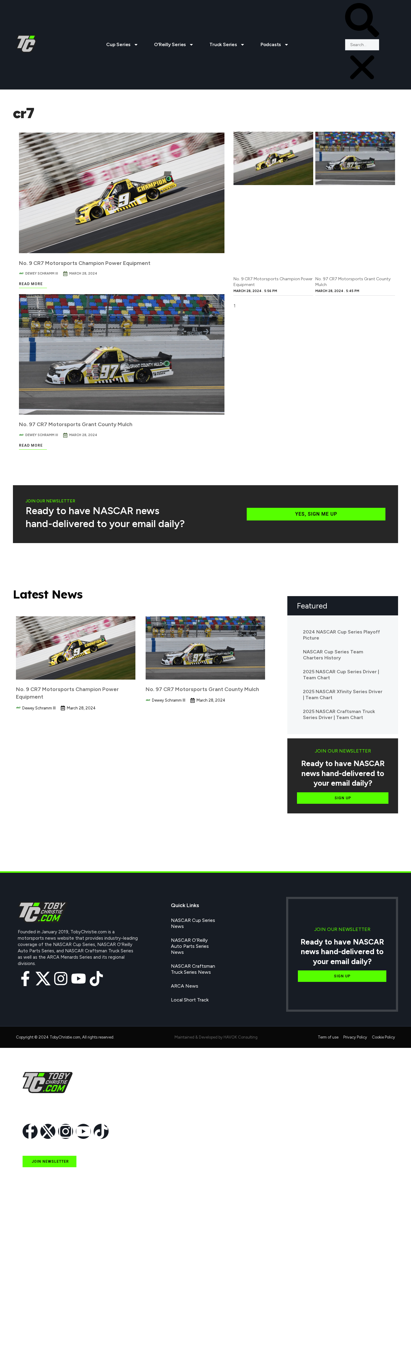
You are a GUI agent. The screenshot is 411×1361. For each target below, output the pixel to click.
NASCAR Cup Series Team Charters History (333, 655)
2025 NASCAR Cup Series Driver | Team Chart (341, 674)
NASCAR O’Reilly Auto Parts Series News (190, 946)
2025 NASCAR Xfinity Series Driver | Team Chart (342, 694)
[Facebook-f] (25, 978)
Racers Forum (37, 1344)
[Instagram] (60, 978)
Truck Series (223, 44)
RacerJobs (34, 1316)
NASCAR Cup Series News (193, 923)
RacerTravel (35, 1330)
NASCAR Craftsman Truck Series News (193, 969)
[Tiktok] (96, 978)
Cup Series (118, 44)
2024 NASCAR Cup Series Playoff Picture (341, 635)
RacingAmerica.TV (42, 1303)
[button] (362, 21)
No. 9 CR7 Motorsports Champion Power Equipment (84, 263)
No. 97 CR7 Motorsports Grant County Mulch (75, 424)
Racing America (39, 1289)
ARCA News (184, 986)
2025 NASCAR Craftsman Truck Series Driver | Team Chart (339, 714)
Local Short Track (190, 1000)
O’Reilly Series (170, 44)
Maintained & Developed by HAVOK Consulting (216, 1037)
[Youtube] (78, 978)
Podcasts (271, 44)
